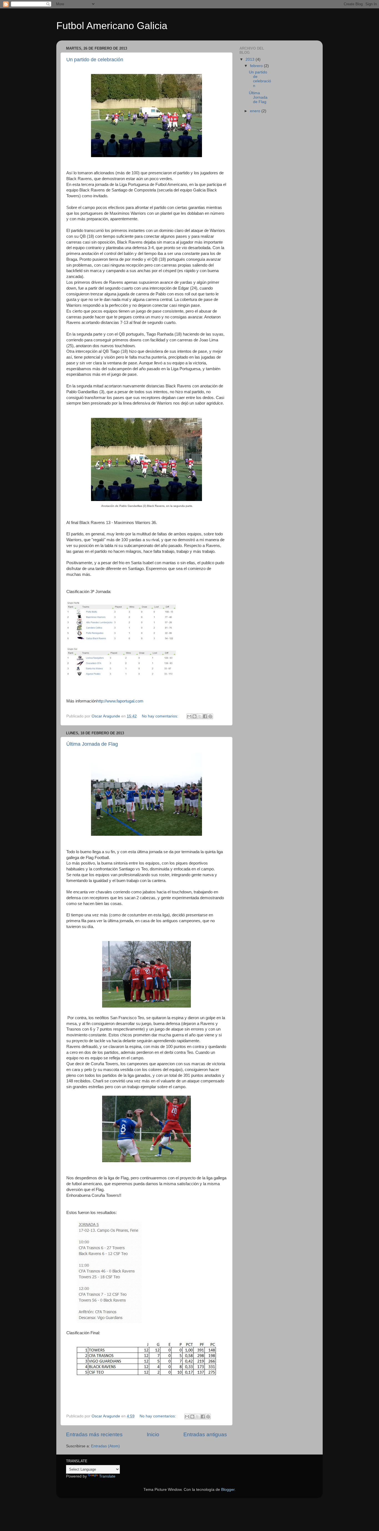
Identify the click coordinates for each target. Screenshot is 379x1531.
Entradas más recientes (94, 1434)
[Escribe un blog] (194, 716)
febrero (257, 66)
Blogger (227, 1489)
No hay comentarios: (160, 716)
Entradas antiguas (205, 1434)
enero (255, 111)
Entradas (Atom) (105, 1446)
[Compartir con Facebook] (205, 716)
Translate (107, 1476)
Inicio (153, 1434)
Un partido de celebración (94, 59)
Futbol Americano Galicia (111, 25)
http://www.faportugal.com (120, 701)
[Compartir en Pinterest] (210, 716)
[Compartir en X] (200, 716)
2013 (251, 59)
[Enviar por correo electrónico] (189, 716)
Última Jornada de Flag (92, 744)
